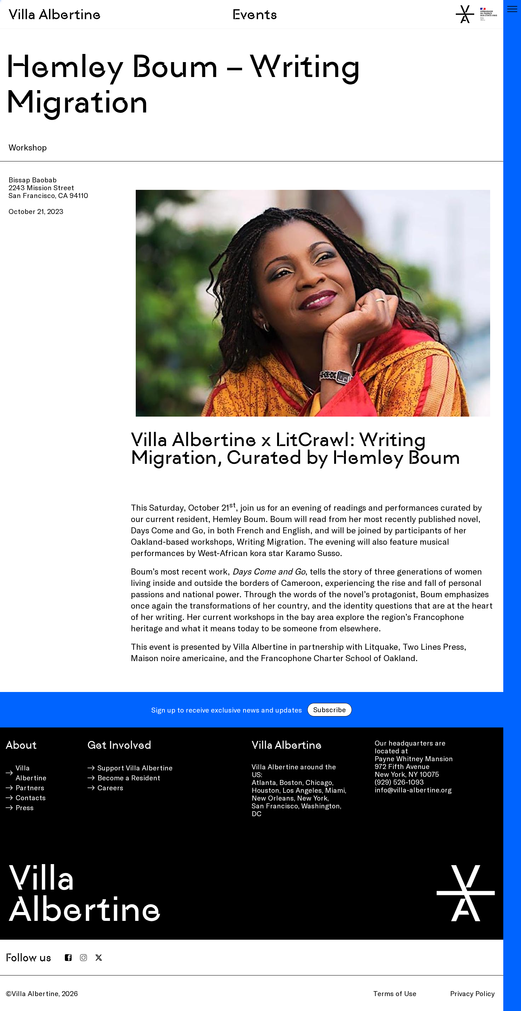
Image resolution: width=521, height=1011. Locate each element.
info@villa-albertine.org (413, 789)
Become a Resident (128, 777)
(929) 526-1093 (399, 782)
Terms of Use (394, 993)
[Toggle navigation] (512, 9)
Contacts (31, 797)
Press (25, 807)
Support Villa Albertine (135, 767)
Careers (110, 787)
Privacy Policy (472, 993)
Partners (30, 787)
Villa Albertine (55, 14)
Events (254, 14)
